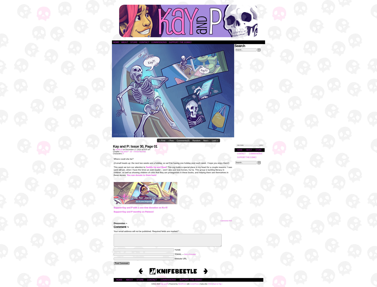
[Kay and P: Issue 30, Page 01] (173, 136)
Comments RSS (226, 221)
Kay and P (188, 20)
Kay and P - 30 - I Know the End (133, 152)
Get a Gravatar (190, 254)
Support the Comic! (180, 42)
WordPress (182, 284)
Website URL (181, 258)
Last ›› (215, 140)
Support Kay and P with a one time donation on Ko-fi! (141, 207)
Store (133, 42)
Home (116, 42)
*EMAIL (185, 254)
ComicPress (194, 284)
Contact (144, 42)
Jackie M (119, 149)
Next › (206, 140)
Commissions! (159, 42)
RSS (209, 284)
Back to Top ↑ (218, 284)
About (124, 42)
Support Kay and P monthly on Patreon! (134, 212)
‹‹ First (162, 140)
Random (196, 140)
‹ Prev (171, 140)
